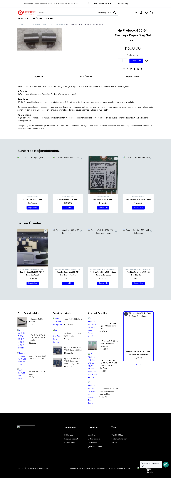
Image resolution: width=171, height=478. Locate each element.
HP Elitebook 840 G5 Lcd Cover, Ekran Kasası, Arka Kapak (108, 343)
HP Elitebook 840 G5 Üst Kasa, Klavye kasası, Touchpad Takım (108, 391)
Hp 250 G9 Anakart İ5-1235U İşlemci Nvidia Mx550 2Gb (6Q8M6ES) (72, 361)
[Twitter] (127, 69)
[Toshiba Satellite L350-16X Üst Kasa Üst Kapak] (32, 248)
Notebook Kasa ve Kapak (36, 24)
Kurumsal (50, 18)
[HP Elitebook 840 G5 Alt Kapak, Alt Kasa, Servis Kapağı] (138, 330)
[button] (33, 207)
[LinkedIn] (138, 69)
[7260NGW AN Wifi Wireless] (103, 175)
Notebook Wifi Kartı (68, 196)
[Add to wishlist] (146, 61)
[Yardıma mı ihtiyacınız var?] (166, 465)
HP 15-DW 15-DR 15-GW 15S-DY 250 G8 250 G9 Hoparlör (38, 337)
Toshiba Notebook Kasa (42, 269)
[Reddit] (141, 69)
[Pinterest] (131, 69)
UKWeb (33, 468)
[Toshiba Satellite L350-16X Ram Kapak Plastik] (68, 248)
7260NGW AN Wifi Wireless (103, 200)
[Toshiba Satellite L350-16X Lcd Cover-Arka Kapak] (103, 248)
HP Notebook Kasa (56, 24)
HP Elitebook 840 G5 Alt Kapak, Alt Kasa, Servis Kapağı (108, 325)
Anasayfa (21, 24)
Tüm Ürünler (37, 18)
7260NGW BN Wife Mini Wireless (138, 200)
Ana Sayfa (23, 18)
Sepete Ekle (136, 61)
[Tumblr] (134, 69)
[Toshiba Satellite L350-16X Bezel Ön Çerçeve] (138, 248)
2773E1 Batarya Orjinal (32, 200)
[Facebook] (124, 69)
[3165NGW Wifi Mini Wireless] (68, 175)
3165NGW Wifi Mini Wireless (68, 200)
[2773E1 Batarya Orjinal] (32, 175)
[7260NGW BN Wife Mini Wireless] (138, 175)
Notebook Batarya (32, 196)
